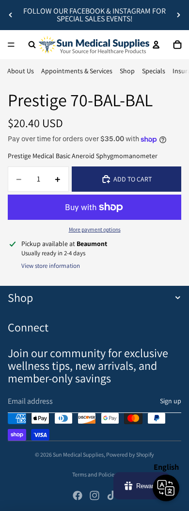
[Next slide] (178, 15)
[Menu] (11, 44)
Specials (153, 70)
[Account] (156, 44)
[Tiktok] (111, 495)
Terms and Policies (94, 474)
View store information (50, 266)
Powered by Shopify (130, 454)
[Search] (32, 44)
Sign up (170, 400)
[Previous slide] (10, 15)
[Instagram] (94, 495)
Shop (127, 70)
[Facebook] (77, 495)
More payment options (95, 229)
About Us (20, 70)
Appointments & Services (76, 70)
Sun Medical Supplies (78, 454)
